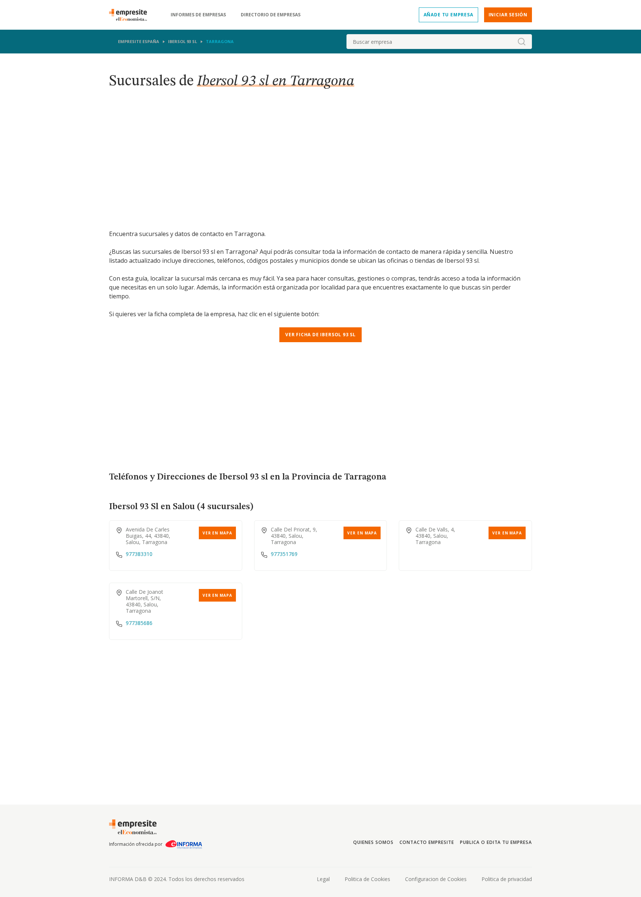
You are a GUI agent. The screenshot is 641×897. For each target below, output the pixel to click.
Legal (323, 879)
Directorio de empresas (270, 14)
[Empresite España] (131, 15)
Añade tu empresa (448, 15)
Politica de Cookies (367, 879)
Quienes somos (373, 842)
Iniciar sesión (508, 15)
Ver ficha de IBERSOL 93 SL (320, 334)
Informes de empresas (198, 14)
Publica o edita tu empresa (496, 842)
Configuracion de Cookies (436, 879)
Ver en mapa (217, 533)
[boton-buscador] (521, 41)
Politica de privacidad (506, 879)
